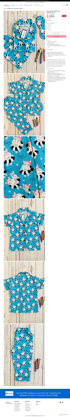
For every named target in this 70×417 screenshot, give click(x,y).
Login (37, 403)
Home (5, 8)
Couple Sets (16, 407)
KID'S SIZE (48, 27)
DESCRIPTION (48, 40)
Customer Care (27, 404)
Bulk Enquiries (16, 410)
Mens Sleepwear (17, 408)
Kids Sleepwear (17, 404)
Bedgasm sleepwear (35, 415)
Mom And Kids (16, 406)
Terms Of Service (28, 408)
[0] (66, 5)
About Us (26, 403)
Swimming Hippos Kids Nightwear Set (15, 8)
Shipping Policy (27, 410)
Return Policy (27, 406)
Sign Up (37, 404)
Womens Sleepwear (17, 403)
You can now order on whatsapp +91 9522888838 (35, 2)
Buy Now (56, 36)
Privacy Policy (27, 407)
